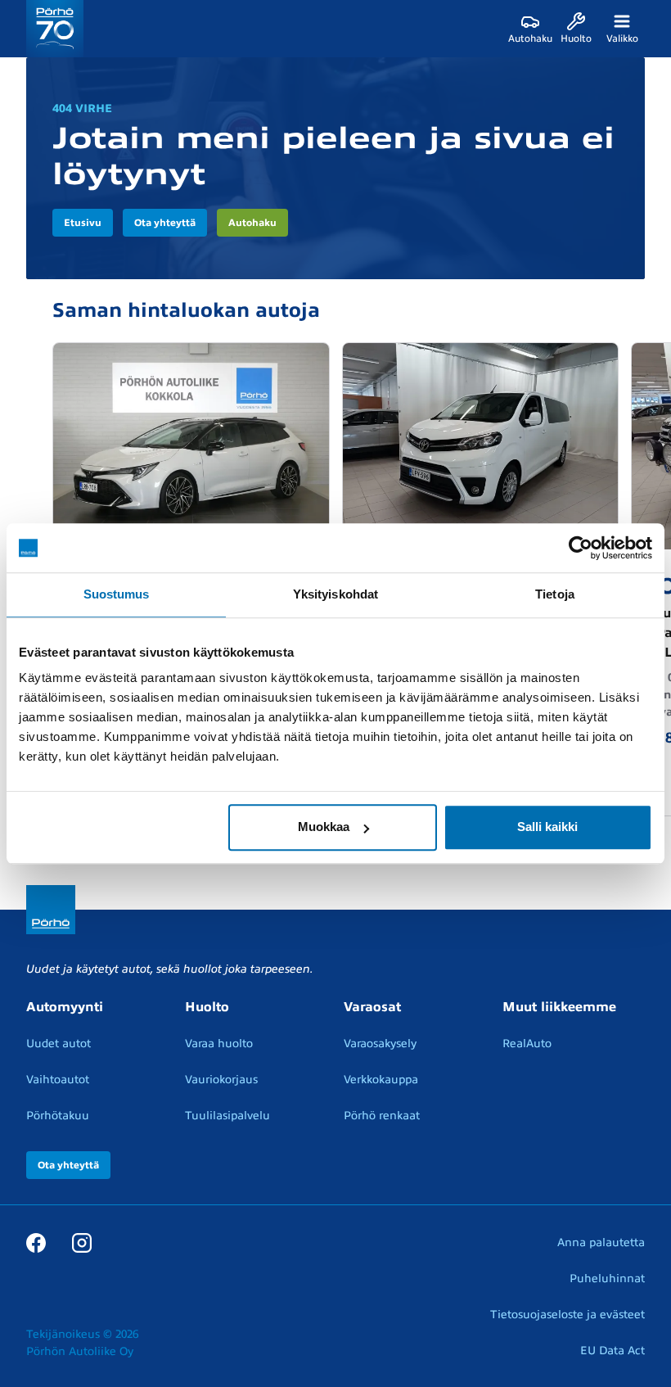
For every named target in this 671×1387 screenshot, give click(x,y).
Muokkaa (323, 827)
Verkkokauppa (381, 1079)
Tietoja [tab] (554, 594)
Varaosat (372, 1007)
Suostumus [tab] (116, 594)
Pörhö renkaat (382, 1115)
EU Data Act (612, 1350)
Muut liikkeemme (559, 1007)
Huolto (207, 1007)
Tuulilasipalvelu (227, 1115)
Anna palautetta (601, 1242)
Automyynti (64, 1007)
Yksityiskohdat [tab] (335, 594)
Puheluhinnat (607, 1278)
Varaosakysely (380, 1043)
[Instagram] (82, 1242)
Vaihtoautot (57, 1079)
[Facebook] (36, 1242)
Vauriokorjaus (221, 1079)
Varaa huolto (219, 1043)
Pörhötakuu (57, 1115)
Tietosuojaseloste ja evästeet (567, 1314)
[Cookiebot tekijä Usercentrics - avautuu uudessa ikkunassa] (580, 547)
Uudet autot (58, 1043)
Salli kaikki (547, 827)
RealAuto (527, 1043)
